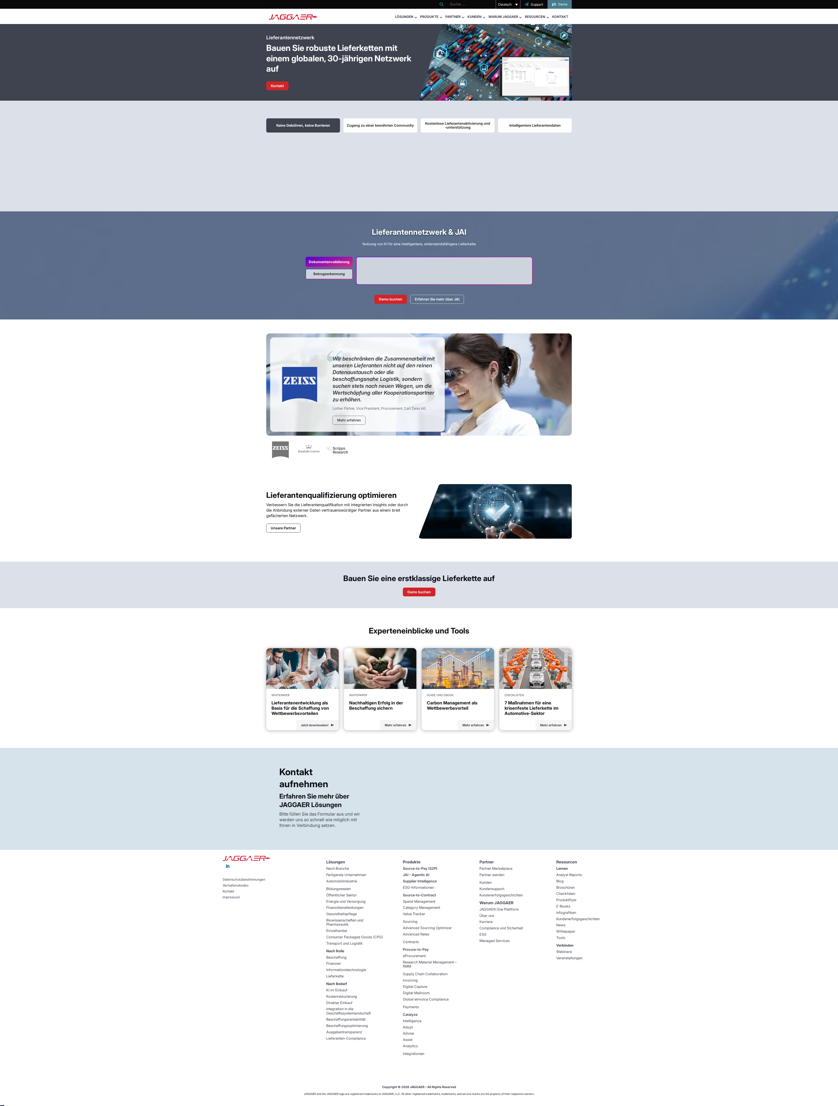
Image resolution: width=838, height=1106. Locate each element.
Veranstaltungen (569, 958)
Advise (408, 1033)
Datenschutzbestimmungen (244, 880)
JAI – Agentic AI (416, 875)
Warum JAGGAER (503, 17)
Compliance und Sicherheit (501, 928)
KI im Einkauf (336, 990)
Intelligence (412, 1021)
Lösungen (404, 17)
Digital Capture (415, 986)
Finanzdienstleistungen (344, 907)
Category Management (421, 907)
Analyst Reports (569, 875)
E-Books (563, 906)
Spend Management (419, 901)
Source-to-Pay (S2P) (420, 868)
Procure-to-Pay (416, 949)
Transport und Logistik (344, 943)
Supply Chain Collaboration (425, 974)
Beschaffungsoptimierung (347, 1025)
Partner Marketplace (495, 868)
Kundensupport (491, 889)
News (560, 925)
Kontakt (560, 17)
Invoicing (410, 980)
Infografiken (566, 912)
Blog (560, 881)
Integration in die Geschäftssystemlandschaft (348, 1011)
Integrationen (413, 1053)
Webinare (564, 951)
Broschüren (565, 887)
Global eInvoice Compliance (426, 999)
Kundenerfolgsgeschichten (501, 895)
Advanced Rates (416, 934)
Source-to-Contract (419, 895)
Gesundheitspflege (341, 914)
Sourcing (410, 921)
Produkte (429, 17)
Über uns (486, 915)
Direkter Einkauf (339, 1003)
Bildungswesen (338, 889)
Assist (407, 1039)
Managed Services (494, 941)
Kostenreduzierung (341, 996)
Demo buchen (390, 299)
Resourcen (535, 17)
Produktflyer (566, 900)
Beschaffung (336, 957)
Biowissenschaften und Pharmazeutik (344, 922)
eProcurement (414, 956)
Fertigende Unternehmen (346, 875)
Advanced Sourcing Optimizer (427, 928)
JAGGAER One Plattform (499, 909)
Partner (453, 17)
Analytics (410, 1046)
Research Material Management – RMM (430, 964)
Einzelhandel (336, 930)
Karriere (486, 922)
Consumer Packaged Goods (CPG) (354, 937)
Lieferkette (335, 976)
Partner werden (491, 875)
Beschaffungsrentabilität (346, 1019)
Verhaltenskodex (236, 885)
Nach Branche (337, 868)
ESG (482, 934)
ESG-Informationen (418, 887)
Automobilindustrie (341, 881)
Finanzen (333, 963)
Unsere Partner (283, 528)
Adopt (408, 1027)
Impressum (231, 897)
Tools (560, 937)
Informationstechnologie (346, 970)
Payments (411, 1007)
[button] (508, 4)
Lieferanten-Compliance (346, 1038)
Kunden (474, 17)
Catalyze (410, 1014)
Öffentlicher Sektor (341, 895)
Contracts (411, 942)
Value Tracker (414, 914)
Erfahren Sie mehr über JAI (437, 299)
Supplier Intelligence (420, 881)
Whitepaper (565, 931)
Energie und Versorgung (346, 901)
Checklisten (565, 893)
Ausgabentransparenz (344, 1032)
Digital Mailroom (416, 993)
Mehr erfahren (349, 420)
